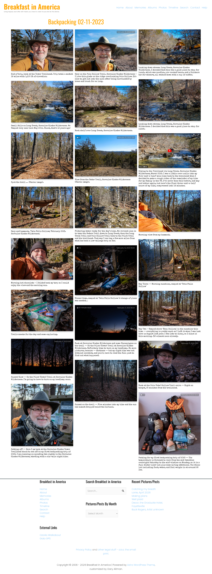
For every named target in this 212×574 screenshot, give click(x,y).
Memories (140, 7)
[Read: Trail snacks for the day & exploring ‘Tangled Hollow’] (42, 310)
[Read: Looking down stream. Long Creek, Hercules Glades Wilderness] (170, 100)
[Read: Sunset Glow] (42, 356)
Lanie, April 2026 (141, 492)
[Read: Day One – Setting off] (42, 415)
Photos (163, 7)
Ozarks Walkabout (50, 535)
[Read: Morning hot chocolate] (42, 259)
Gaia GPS (45, 538)
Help (204, 7)
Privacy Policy (84, 549)
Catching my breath (144, 489)
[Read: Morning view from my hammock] (170, 211)
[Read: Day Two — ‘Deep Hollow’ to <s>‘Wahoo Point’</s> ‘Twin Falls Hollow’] (170, 308)
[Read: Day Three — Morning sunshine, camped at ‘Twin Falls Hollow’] (170, 260)
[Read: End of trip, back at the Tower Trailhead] (42, 50)
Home (120, 7)
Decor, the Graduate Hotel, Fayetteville (147, 504)
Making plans (139, 496)
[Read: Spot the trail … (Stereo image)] (42, 156)
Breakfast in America (32, 6)
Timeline (173, 7)
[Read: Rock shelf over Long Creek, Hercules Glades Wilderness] (106, 107)
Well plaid (137, 499)
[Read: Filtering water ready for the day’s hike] (106, 207)
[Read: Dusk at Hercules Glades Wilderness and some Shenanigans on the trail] (106, 323)
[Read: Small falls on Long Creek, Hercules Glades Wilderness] (42, 102)
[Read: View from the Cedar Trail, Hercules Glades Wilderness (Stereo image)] (106, 156)
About (129, 7)
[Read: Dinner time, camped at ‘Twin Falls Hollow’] (106, 270)
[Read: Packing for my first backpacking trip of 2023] (170, 423)
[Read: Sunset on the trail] (106, 381)
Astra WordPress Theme (141, 565)
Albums (152, 7)
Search (184, 7)
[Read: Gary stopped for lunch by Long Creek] (170, 47)
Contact (195, 7)
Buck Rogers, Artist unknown (148, 509)
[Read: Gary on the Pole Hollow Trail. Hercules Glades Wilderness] (106, 50)
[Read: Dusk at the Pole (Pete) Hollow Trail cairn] (170, 361)
